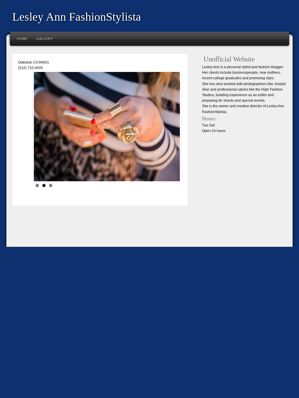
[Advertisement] (115, 230)
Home (22, 38)
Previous (25, 125)
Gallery (44, 38)
